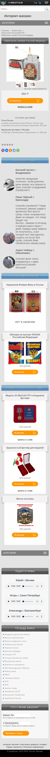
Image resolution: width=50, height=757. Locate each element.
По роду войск (25, 628)
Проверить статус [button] (14, 733)
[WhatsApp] (17, 150)
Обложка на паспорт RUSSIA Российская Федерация (25, 335)
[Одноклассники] (10, 150)
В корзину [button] (15, 100)
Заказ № (9, 715)
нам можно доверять (29, 744)
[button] (47, 9)
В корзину (19, 372)
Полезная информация (33, 747)
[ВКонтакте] (6, 150)
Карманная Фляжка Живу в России (25, 285)
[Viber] (3, 150)
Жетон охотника (25, 499)
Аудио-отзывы (25, 571)
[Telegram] (14, 150)
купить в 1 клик (25, 107)
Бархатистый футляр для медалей (25, 448)
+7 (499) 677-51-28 (15, 3)
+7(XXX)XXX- (11, 723)
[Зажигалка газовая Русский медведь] (25, 62)
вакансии (18, 747)
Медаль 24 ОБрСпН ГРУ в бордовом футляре (25, 396)
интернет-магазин (11, 744)
